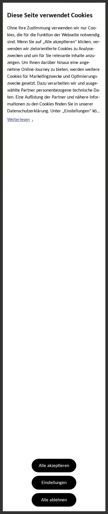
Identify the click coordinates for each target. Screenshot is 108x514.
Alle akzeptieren (54, 466)
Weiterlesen (20, 121)
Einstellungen (54, 483)
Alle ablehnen (54, 500)
